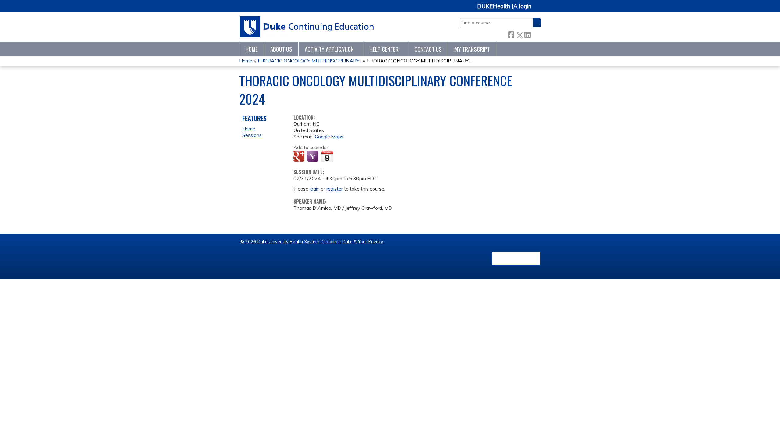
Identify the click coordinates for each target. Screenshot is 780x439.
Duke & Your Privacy (362, 241)
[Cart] (538, 10)
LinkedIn (527, 33)
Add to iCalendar (327, 156)
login (315, 189)
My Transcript (472, 49)
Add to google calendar (299, 157)
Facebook (511, 33)
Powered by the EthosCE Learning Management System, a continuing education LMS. (516, 258)
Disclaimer (331, 241)
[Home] (307, 27)
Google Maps (329, 137)
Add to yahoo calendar (313, 157)
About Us (281, 49)
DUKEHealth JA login (504, 6)
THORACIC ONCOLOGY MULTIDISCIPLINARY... (309, 61)
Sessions (252, 135)
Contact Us (428, 49)
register (334, 189)
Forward (536, 33)
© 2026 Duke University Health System (279, 241)
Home (252, 49)
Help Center (384, 49)
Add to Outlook (341, 157)
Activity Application (329, 49)
